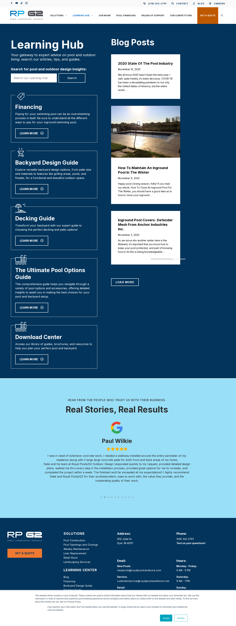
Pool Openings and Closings (81, 544)
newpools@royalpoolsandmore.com (139, 570)
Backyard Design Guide (78, 585)
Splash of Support (152, 15)
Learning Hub (81, 15)
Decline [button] (181, 617)
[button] (222, 15)
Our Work (105, 15)
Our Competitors (181, 15)
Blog (66, 577)
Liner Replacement (75, 553)
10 (132, 497)
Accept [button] (166, 617)
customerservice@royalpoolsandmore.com (143, 580)
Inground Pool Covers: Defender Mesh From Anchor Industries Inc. (145, 224)
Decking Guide (73, 589)
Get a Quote (207, 15)
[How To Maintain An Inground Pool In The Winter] (145, 156)
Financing (69, 581)
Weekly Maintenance (76, 549)
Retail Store (71, 557)
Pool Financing (126, 15)
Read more (134, 90)
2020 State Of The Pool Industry (145, 63)
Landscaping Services (77, 561)
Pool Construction (74, 540)
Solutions (56, 15)
